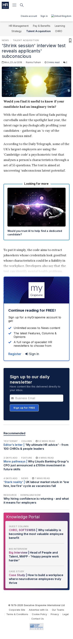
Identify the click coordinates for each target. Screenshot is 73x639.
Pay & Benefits (41, 25)
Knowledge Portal (23, 516)
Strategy (17, 31)
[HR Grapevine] (5, 5)
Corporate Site (17, 609)
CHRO (58, 31)
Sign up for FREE (24, 407)
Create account (29, 16)
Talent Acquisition (38, 31)
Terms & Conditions (17, 614)
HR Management (19, 25)
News (5, 40)
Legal (66, 614)
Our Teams (58, 609)
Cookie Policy (39, 614)
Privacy (55, 614)
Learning (60, 25)
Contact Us (37, 618)
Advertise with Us (38, 609)
